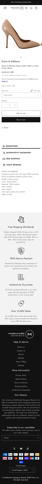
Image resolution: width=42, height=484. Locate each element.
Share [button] (6, 127)
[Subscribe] (37, 437)
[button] (5, 8)
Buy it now (21, 119)
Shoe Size (5, 91)
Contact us (21, 350)
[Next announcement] (37, 2)
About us (21, 347)
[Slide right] (26, 57)
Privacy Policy (21, 375)
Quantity (4, 101)
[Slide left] (16, 57)
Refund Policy (21, 379)
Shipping (11, 75)
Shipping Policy (21, 386)
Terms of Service (21, 382)
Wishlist (21, 358)
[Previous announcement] (4, 2)
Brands (21, 354)
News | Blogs (21, 361)
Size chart (37, 91)
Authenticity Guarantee (21, 390)
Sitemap (21, 365)
